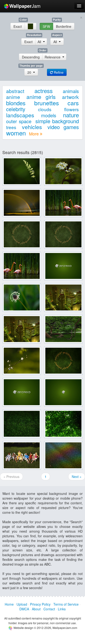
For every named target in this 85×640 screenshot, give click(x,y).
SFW (46, 26)
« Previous (11, 476)
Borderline (63, 26)
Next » (76, 476)
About (36, 609)
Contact (49, 609)
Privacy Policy (40, 604)
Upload (22, 604)
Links (62, 609)
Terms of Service (66, 604)
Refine (58, 72)
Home (9, 604)
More (34, 133)
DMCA (24, 609)
